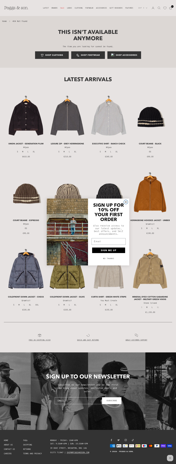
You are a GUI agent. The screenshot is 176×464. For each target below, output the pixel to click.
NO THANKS (108, 258)
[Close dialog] (126, 202)
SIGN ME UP (108, 250)
